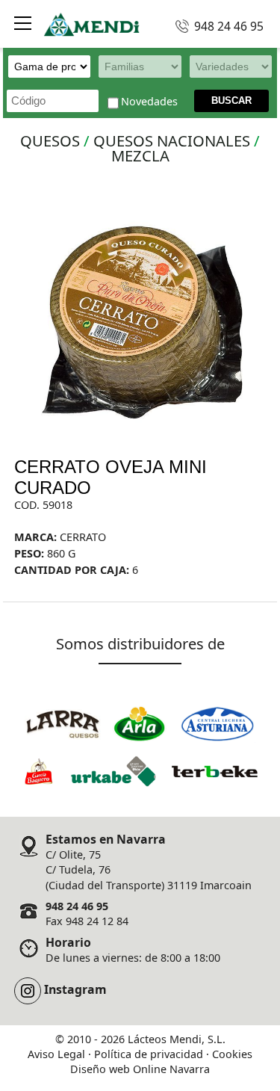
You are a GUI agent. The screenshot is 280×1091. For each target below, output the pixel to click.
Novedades (149, 102)
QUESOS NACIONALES (171, 140)
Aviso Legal (56, 1054)
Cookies (232, 1054)
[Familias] (137, 66)
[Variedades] (228, 66)
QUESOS (50, 140)
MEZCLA (140, 155)
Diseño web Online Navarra (140, 1069)
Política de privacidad (148, 1054)
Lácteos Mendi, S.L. (176, 1039)
